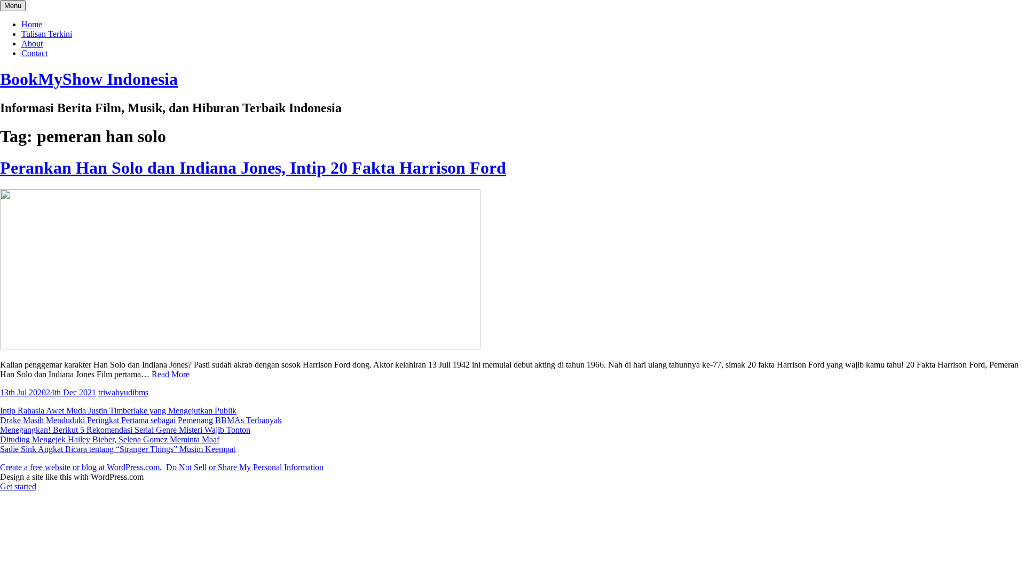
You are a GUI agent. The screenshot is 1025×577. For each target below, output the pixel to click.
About (32, 43)
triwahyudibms (123, 392)
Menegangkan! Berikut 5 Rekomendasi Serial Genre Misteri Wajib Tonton (125, 429)
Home (31, 24)
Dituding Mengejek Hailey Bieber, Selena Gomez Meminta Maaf (109, 439)
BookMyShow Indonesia (89, 79)
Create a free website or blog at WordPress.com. (81, 467)
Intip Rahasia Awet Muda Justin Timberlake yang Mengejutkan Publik (118, 410)
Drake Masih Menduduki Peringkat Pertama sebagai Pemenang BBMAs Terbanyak (141, 420)
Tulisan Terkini (46, 33)
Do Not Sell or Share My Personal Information (245, 467)
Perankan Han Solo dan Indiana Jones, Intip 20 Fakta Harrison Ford (253, 167)
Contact (34, 53)
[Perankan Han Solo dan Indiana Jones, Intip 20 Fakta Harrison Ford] (240, 346)
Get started (18, 486)
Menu (12, 6)
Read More (171, 374)
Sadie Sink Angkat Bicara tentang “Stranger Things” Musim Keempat (117, 449)
